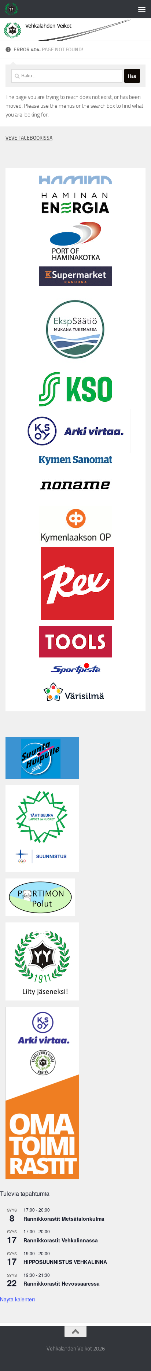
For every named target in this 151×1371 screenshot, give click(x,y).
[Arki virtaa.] (75, 451)
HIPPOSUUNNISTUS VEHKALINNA (65, 1261)
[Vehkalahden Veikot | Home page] (13, 9)
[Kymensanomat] (75, 463)
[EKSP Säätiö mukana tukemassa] (75, 364)
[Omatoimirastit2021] (42, 1177)
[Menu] (142, 9)
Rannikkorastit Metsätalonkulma (63, 1218)
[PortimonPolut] (40, 914)
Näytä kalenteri (17, 1299)
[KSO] (75, 404)
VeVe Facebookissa (28, 138)
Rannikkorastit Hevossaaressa (61, 1283)
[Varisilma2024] (75, 707)
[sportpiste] (75, 675)
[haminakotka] (75, 258)
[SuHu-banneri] (42, 777)
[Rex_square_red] (77, 618)
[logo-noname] (75, 501)
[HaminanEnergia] (75, 213)
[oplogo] (75, 542)
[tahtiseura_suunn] (42, 870)
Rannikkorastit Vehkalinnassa (60, 1240)
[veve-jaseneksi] (42, 998)
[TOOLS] (75, 655)
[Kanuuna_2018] (75, 284)
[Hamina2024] (75, 182)
